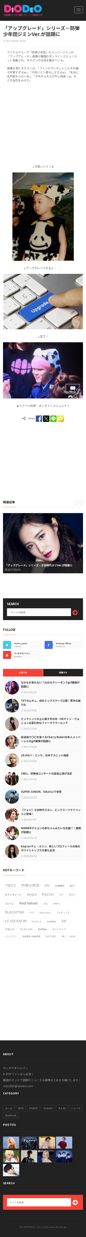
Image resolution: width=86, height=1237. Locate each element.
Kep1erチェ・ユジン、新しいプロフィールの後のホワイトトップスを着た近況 (50, 848)
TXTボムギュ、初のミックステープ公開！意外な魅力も (51, 703)
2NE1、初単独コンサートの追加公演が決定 (46, 773)
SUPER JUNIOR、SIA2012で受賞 (41, 792)
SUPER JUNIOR (31, 936)
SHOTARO (50, 936)
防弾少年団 (30, 885)
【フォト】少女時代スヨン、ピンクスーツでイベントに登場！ (51, 812)
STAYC (72, 894)
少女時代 (59, 885)
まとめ (61, 1108)
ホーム (8, 1108)
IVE (47, 885)
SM (63, 920)
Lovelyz (51, 921)
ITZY (32, 912)
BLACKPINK (14, 912)
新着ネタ (63, 672)
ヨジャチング (59, 929)
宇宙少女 (10, 929)
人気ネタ (23, 672)
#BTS (21, 1108)
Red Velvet (28, 903)
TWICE (10, 885)
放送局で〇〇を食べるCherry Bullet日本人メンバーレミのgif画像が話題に (50, 739)
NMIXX (56, 903)
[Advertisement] (43, 122)
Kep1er (48, 894)
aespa (32, 894)
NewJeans (45, 912)
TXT (61, 894)
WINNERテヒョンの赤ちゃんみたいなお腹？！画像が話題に (51, 830)
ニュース (75, 1108)
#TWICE (33, 1108)
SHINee (42, 929)
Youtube (48, 1108)
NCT (72, 885)
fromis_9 (37, 921)
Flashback (10, 1115)
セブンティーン (13, 894)
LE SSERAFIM (16, 920)
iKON (72, 936)
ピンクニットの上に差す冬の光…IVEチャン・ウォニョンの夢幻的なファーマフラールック (50, 721)
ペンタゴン (11, 936)
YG (63, 936)
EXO (45, 903)
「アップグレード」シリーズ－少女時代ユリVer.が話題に (38, 565)
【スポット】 (63, 912)
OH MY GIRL (26, 929)
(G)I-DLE (9, 903)
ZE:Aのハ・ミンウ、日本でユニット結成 (45, 755)
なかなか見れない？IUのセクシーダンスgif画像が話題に (50, 684)
